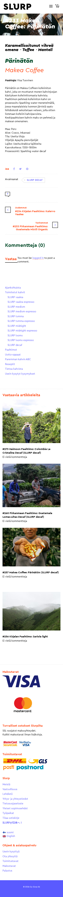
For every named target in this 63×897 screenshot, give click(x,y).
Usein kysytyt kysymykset (20, 374)
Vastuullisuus (10, 789)
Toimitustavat (10, 861)
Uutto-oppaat (13, 354)
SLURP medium (16, 307)
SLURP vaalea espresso (21, 302)
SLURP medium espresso (22, 311)
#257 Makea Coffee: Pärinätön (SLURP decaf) (31, 572)
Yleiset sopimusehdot (15, 808)
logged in (38, 258)
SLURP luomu (15, 335)
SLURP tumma (16, 316)
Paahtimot (11, 350)
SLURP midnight (17, 326)
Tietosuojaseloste (13, 803)
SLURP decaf (35, 180)
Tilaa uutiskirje (11, 818)
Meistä (6, 784)
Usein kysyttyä (11, 851)
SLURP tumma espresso (21, 321)
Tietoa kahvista (14, 369)
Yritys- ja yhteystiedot (15, 799)
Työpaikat (8, 813)
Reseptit (10, 364)
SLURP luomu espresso (21, 340)
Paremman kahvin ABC (18, 359)
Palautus (7, 870)
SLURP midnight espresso (22, 330)
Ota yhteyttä (10, 856)
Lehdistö (8, 794)
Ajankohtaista (13, 287)
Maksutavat (9, 866)
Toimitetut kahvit (15, 292)
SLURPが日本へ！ (13, 822)
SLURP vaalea (15, 297)
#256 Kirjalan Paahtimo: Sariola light (25, 636)
